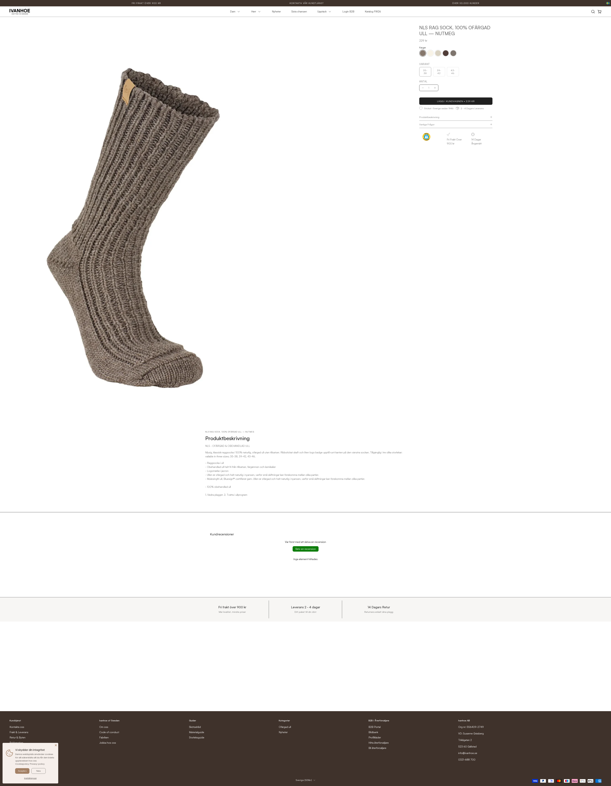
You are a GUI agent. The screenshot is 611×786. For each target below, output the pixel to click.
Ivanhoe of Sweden (109, 720)
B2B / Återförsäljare (379, 720)
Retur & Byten (17, 737)
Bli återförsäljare (377, 748)
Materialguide (196, 732)
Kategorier (284, 720)
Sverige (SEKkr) (304, 780)
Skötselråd (195, 727)
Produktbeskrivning (429, 117)
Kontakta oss (17, 727)
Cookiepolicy (22, 763)
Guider (192, 720)
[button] (593, 11)
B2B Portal (375, 727)
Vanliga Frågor (427, 124)
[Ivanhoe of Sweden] (20, 11)
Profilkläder (375, 737)
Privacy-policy (37, 763)
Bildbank (373, 732)
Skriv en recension (305, 548)
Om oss (103, 727)
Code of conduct (109, 732)
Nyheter (283, 732)
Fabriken (104, 737)
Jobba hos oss (107, 742)
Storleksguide (196, 737)
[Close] (55, 745)
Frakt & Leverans (19, 732)
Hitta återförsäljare (379, 742)
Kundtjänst (15, 720)
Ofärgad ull (285, 727)
